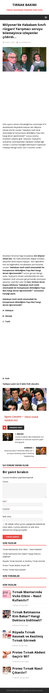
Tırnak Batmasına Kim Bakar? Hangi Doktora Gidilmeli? (27, 616)
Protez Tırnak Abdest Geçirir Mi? (16, 565)
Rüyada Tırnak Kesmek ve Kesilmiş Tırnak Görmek (24, 561)
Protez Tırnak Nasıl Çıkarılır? (14, 569)
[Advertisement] (24, 98)
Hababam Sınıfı (15, 427)
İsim (4, 501)
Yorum (5, 481)
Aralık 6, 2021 (10, 42)
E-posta (6, 509)
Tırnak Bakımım (24, 42)
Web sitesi (7, 516)
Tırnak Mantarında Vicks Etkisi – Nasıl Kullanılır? (22, 549)
